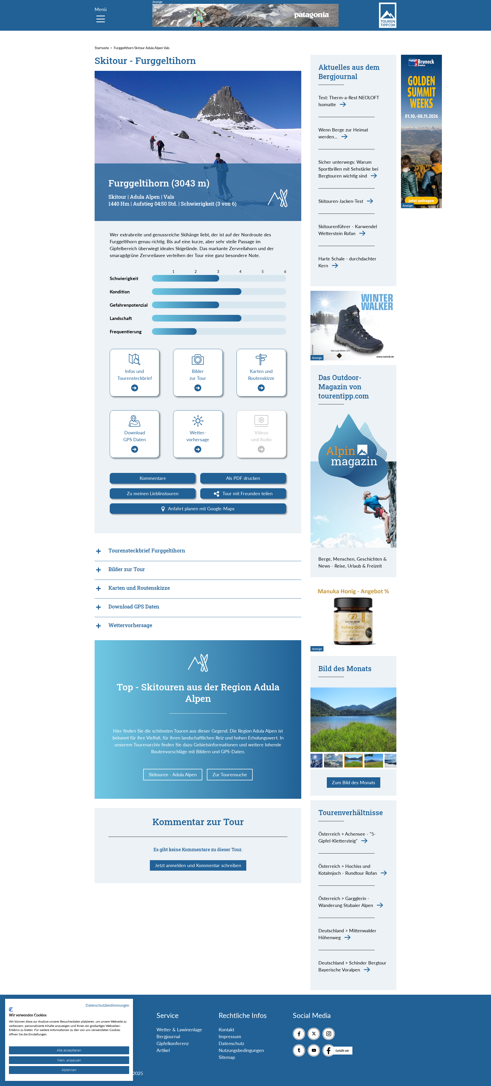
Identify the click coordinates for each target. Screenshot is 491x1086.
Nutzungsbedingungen (241, 1050)
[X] (314, 1034)
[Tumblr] (299, 1050)
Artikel (163, 1050)
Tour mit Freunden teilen (247, 493)
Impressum (230, 1036)
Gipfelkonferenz (173, 1043)
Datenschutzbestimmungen (107, 1005)
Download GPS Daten (134, 436)
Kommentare (153, 478)
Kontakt (226, 1029)
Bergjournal (168, 1036)
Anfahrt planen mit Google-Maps (201, 508)
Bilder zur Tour (197, 374)
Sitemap (227, 1057)
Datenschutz (231, 1043)
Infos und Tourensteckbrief (134, 374)
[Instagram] (328, 1034)
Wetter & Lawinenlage (179, 1029)
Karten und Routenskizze (261, 374)
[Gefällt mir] (328, 1050)
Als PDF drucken (243, 478)
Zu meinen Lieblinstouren (152, 493)
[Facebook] (299, 1034)
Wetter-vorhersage (197, 436)
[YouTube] (314, 1050)
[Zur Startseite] (387, 15)
